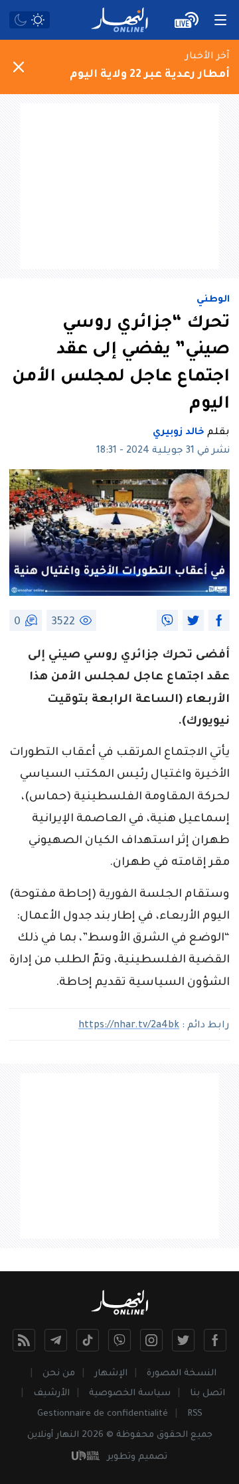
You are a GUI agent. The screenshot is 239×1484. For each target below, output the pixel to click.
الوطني (213, 300)
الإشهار (110, 1374)
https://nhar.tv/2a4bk (128, 1026)
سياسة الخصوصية (130, 1393)
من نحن (58, 1374)
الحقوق (172, 1435)
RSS (194, 1414)
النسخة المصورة (181, 1374)
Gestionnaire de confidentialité (102, 1414)
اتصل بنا (207, 1393)
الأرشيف (51, 1393)
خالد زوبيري (178, 433)
